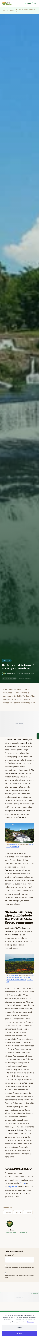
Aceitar (19, 1333)
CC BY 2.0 (30, 980)
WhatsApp (28, 1212)
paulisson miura (13, 975)
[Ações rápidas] (38, 736)
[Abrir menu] (35, 4)
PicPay (23, 1183)
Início (5, 10)
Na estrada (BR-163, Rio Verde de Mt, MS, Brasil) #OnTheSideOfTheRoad (20, 978)
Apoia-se (13, 1186)
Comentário (9, 1255)
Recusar (19, 1328)
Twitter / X (18, 1212)
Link (7, 982)
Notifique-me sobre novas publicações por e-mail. (19, 1276)
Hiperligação (15, 847)
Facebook (8, 1212)
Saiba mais (30, 1322)
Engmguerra (13, 844)
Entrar (29, 3)
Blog (12, 10)
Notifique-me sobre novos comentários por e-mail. (19, 1269)
